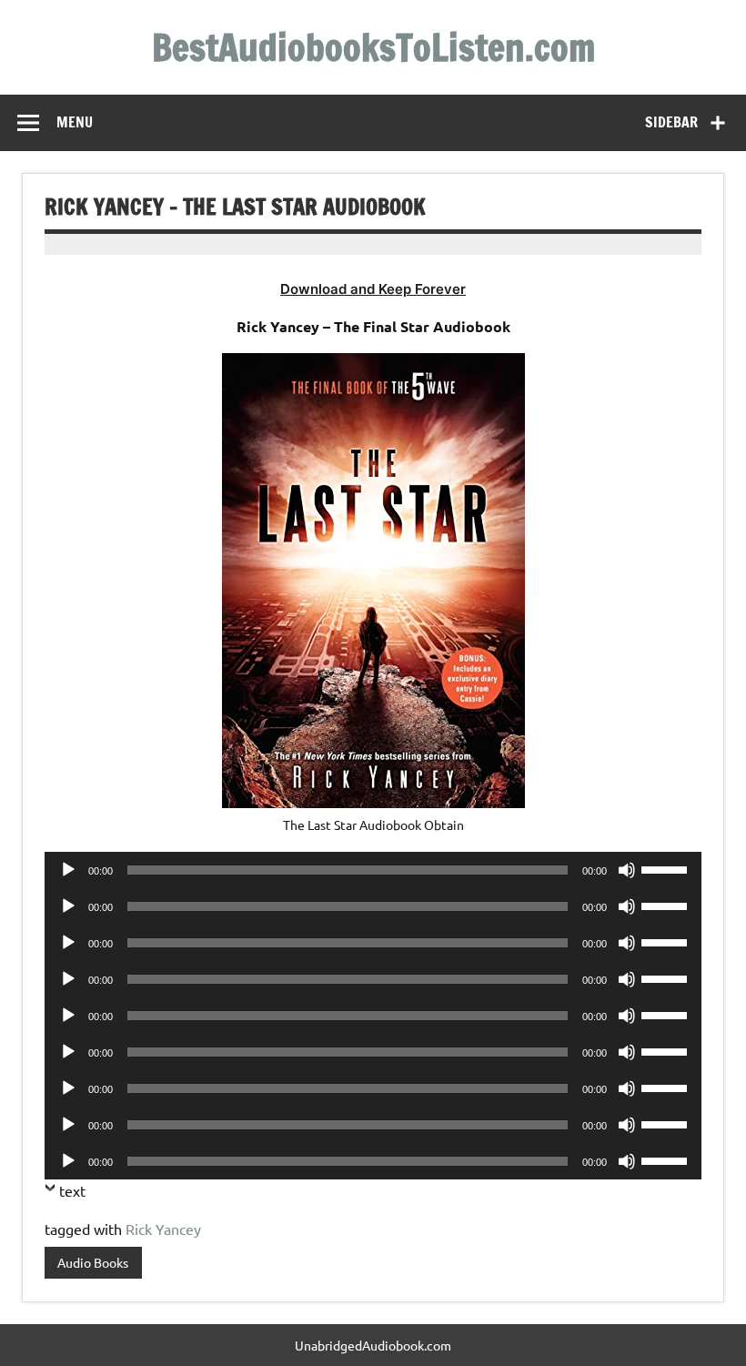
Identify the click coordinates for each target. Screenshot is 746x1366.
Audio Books (92, 1262)
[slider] (666, 868)
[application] (373, 870)
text (72, 1190)
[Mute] (627, 870)
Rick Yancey (163, 1228)
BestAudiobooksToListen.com (373, 47)
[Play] (68, 870)
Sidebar (671, 122)
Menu (74, 122)
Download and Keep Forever (373, 289)
